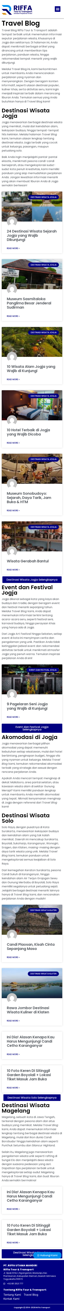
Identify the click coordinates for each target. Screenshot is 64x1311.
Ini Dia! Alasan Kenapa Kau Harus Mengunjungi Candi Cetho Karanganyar (30, 1041)
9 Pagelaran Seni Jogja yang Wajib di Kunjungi (27, 706)
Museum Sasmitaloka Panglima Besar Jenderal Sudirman (29, 303)
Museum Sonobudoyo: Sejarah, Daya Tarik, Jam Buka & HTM (29, 497)
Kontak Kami (11, 1298)
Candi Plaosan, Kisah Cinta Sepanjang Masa (31, 946)
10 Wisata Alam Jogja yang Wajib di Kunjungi (31, 368)
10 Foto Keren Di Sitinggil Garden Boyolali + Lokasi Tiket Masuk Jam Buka (29, 1075)
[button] (58, 9)
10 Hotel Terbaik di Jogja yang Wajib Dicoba (28, 432)
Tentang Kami (12, 1294)
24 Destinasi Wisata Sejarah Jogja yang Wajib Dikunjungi (32, 235)
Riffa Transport (43, 1307)
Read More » (13, 248)
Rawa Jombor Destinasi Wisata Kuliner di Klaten (28, 1010)
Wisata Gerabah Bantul (28, 561)
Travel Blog (31, 1294)
